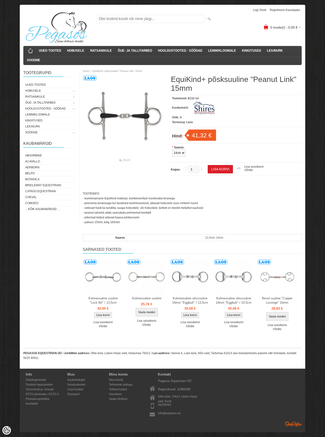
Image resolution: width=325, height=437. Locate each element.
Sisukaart (73, 394)
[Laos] (103, 277)
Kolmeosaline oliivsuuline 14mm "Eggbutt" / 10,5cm (233, 300)
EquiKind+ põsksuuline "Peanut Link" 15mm (117, 71)
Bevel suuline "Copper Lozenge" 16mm (277, 300)
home (86, 71)
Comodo (31, 203)
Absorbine (33, 155)
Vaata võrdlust (118, 399)
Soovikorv (115, 394)
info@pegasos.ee (169, 413)
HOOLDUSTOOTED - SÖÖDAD (180, 50)
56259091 (164, 405)
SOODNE (33, 60)
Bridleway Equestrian (43, 185)
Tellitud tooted (118, 389)
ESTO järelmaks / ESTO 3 (42, 394)
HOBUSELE (75, 50)
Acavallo (32, 161)
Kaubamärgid (76, 380)
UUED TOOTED (50, 50)
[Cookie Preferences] (6, 430)
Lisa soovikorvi (254, 166)
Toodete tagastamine (39, 384)
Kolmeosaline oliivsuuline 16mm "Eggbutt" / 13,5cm (190, 300)
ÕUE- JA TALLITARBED (135, 50)
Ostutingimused (36, 380)
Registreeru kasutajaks (285, 10)
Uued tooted (75, 389)
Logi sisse (259, 10)
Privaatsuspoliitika (37, 399)
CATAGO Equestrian (40, 191)
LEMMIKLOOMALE (222, 50)
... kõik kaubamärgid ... (42, 209)
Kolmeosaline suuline (146, 298)
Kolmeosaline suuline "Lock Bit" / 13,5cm (103, 300)
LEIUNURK (275, 50)
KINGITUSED (251, 50)
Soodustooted (76, 384)
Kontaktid (32, 403)
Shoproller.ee (293, 424)
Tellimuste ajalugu (121, 384)
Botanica (32, 179)
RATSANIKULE (101, 50)
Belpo (30, 173)
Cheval (31, 197)
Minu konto (116, 380)
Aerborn (32, 167)
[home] (30, 50)
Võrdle (248, 170)
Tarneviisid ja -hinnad (40, 389)
